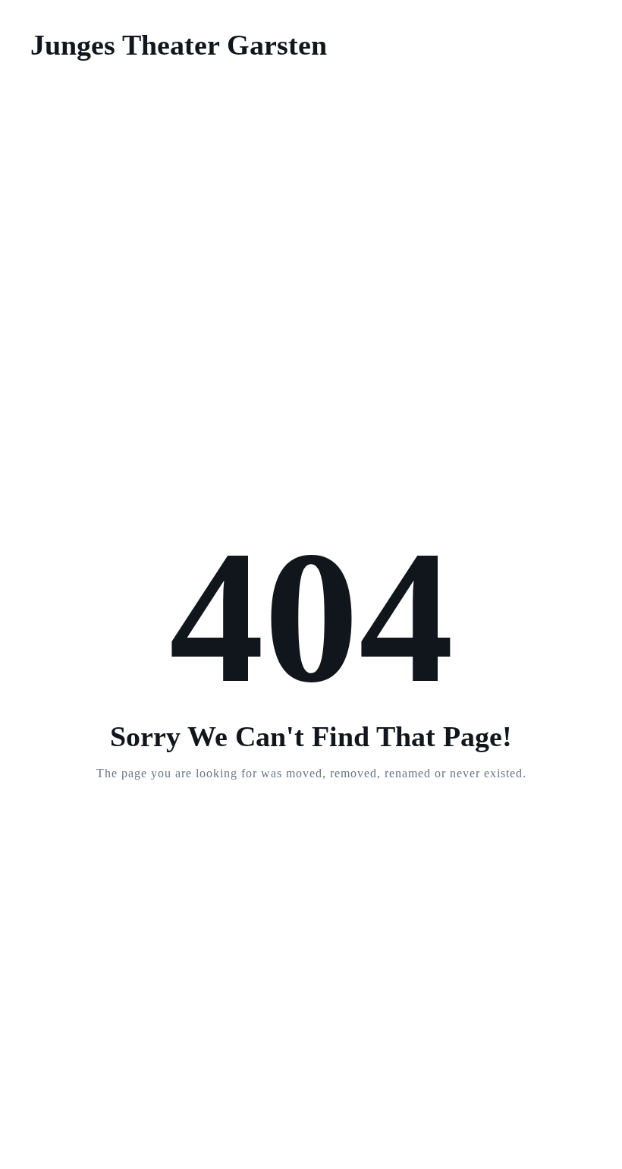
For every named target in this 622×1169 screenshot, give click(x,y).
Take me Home (311, 834)
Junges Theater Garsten (178, 45)
